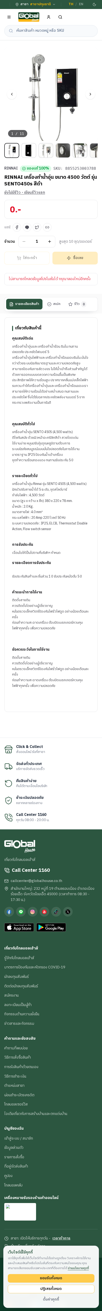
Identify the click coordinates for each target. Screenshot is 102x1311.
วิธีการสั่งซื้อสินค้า (17, 1057)
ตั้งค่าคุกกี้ (51, 1299)
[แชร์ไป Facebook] (17, 227)
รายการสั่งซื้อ (14, 1157)
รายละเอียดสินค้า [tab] (27, 304)
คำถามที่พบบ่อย (16, 1048)
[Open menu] (9, 17)
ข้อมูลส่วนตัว (13, 1148)
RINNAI (11, 168)
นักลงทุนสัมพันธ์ (16, 977)
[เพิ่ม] (49, 241)
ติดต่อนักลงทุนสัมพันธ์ (21, 986)
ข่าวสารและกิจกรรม (19, 1023)
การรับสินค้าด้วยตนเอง (21, 1067)
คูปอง (8, 1176)
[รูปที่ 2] (28, 150)
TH (71, 4)
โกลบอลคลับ (13, 1185)
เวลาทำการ (61, 1238)
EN (81, 4)
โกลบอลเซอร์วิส (16, 1104)
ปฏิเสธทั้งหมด (51, 1289)
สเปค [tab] (56, 304)
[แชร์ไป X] (37, 227)
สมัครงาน (11, 995)
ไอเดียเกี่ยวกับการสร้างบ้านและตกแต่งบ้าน (35, 1114)
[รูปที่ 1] (11, 150)
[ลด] (24, 241)
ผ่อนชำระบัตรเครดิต (19, 1095)
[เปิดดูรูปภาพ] (51, 94)
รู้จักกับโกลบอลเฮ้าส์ (19, 958)
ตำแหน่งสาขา (14, 1086)
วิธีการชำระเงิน (15, 1076)
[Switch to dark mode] (94, 4)
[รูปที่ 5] (80, 150)
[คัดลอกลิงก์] (47, 227)
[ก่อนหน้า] (12, 94)
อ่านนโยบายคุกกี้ (78, 1268)
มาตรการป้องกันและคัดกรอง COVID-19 (34, 967)
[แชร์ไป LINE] (27, 227)
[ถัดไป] (90, 94)
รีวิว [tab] (79, 304)
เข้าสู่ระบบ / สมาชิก (18, 1138)
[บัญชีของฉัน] (49, 17)
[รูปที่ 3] (45, 150)
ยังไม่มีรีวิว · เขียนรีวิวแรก (24, 193)
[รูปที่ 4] (63, 150)
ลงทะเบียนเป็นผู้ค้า (18, 1005)
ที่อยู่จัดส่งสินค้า (16, 1166)
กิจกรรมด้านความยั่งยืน (21, 1014)
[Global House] (29, 17)
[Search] (60, 17)
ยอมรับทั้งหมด (51, 1278)
